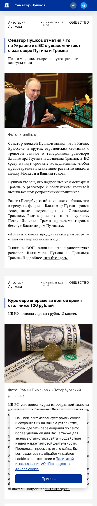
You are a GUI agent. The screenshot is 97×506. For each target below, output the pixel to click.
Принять (48, 479)
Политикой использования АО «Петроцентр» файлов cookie (44, 464)
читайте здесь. (55, 258)
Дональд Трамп (38, 221)
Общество (79, 22)
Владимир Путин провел (67, 206)
